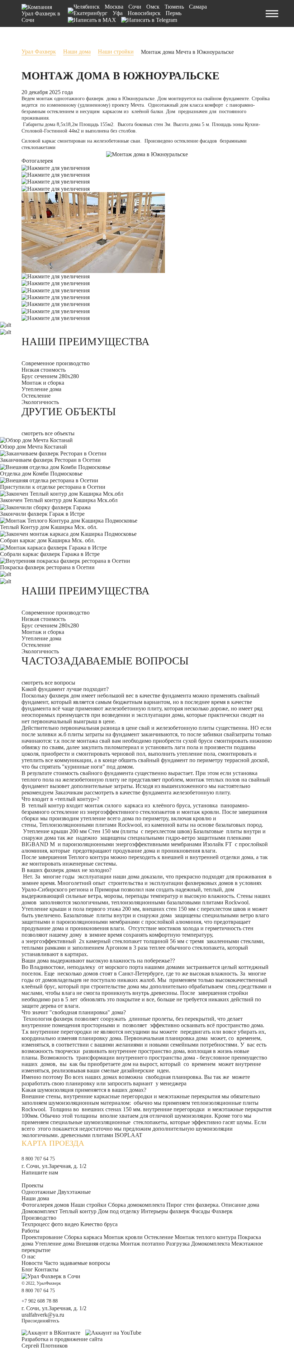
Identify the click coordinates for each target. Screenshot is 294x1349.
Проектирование (42, 1237)
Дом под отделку (118, 1211)
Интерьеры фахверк (165, 1211)
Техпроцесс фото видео (50, 1224)
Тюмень (174, 7)
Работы (30, 1231)
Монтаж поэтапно (142, 1244)
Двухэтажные (74, 1192)
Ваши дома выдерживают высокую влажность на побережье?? (98, 961)
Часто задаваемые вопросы (77, 1263)
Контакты (46, 1269)
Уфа (118, 13)
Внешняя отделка (97, 1244)
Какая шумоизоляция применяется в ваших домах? (84, 1090)
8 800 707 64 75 (38, 1159)
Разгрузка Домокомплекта (198, 1244)
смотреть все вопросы (48, 683)
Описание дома (240, 1205)
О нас (28, 1256)
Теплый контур (77, 1211)
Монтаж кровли (123, 1237)
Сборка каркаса (83, 1237)
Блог (27, 1269)
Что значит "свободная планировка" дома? (74, 1012)
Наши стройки (88, 1205)
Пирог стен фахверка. (193, 1205)
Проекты (32, 1185)
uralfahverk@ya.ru (43, 1315)
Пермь (173, 13)
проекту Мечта (127, 105)
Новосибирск (144, 13)
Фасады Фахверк (212, 1211)
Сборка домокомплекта (136, 1205)
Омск (153, 7)
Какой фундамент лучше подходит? (65, 689)
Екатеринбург (91, 13)
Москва (114, 7)
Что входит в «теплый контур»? (60, 799)
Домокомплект (40, 1211)
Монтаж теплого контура (205, 1237)
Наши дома (35, 1198)
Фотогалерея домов (45, 1205)
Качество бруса (99, 1224)
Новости (32, 1263)
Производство (39, 1218)
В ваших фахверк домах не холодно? (67, 870)
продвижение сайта (78, 1339)
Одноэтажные (39, 1192)
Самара (198, 7)
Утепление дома (55, 1244)
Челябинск (87, 7)
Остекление (158, 1237)
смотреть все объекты (48, 433)
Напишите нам (40, 1172)
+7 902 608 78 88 (40, 1301)
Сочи (134, 7)
